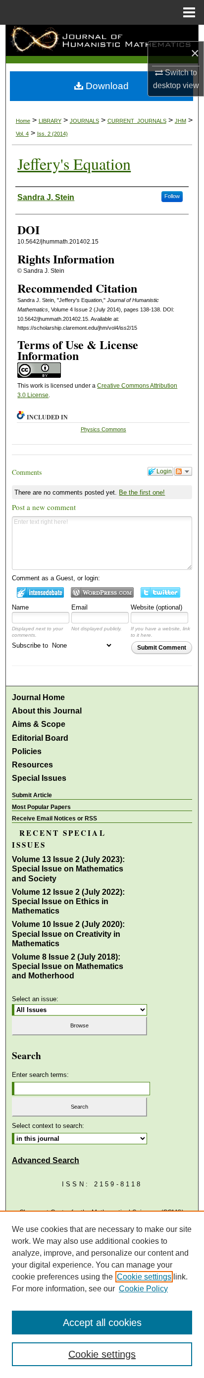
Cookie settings (144, 1277)
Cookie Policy (143, 1288)
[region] (102, 1294)
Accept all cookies (102, 1322)
